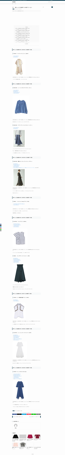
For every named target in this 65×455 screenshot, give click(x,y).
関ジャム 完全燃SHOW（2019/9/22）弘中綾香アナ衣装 (22, 35)
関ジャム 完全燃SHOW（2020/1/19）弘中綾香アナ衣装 (22, 30)
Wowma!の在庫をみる (16, 166)
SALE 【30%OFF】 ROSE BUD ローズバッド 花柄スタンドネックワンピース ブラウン (24, 167)
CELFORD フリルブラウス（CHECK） (21, 38)
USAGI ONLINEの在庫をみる (17, 260)
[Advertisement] (26, 18)
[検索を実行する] (52, 7)
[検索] (52, 0)
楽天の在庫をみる (16, 128)
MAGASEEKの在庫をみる (17, 259)
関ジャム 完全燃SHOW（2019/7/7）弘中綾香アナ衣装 (22, 40)
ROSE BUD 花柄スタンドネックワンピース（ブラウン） (23, 34)
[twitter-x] (50, 0)
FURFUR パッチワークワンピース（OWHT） (22, 29)
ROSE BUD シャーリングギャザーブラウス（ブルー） (23, 31)
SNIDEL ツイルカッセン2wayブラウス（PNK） (22, 36)
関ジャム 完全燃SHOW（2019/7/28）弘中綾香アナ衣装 (22, 37)
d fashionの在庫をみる (16, 226)
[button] (14, 414)
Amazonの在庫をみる (16, 90)
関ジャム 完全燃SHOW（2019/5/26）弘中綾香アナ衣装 (22, 42)
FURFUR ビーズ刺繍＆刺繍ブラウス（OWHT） (22, 41)
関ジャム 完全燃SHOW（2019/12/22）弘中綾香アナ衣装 (23, 33)
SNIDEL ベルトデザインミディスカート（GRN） (22, 39)
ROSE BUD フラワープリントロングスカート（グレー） (23, 32)
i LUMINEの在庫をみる (16, 165)
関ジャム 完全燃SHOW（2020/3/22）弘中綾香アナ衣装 (22, 28)
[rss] (51, 0)
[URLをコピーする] (38, 414)
